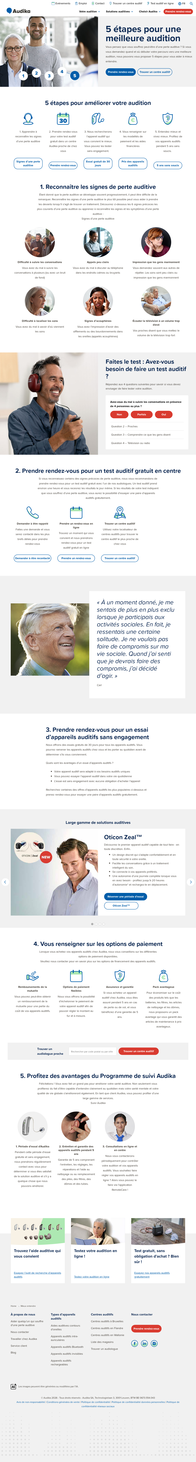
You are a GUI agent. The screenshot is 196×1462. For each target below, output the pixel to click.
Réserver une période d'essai (125, 897)
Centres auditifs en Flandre (107, 1328)
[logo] (18, 11)
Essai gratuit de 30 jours (98, 163)
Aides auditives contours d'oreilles (65, 1327)
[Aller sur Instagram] (154, 1344)
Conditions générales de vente (63, 1402)
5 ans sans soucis (168, 165)
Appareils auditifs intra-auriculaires (64, 1338)
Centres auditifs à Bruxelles (107, 1321)
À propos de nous (23, 1314)
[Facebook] (134, 1344)
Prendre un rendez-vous (76, 558)
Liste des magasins (102, 1342)
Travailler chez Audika (24, 1339)
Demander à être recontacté (32, 558)
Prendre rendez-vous (178, 11)
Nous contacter (20, 1332)
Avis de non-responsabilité (31, 1402)
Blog (13, 1352)
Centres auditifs (102, 1314)
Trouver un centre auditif (155, 72)
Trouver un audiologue (104, 1349)
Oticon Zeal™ (121, 906)
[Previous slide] (5, 882)
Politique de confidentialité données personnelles (138, 1402)
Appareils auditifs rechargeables (61, 1362)
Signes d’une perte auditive (28, 163)
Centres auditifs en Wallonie (107, 1335)
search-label (191, 3)
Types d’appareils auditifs (63, 1316)
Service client (19, 1346)
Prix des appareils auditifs (133, 163)
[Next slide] (190, 882)
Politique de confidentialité (95, 1402)
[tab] (89, 11)
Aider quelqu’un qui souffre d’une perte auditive (27, 1323)
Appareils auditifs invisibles (67, 1354)
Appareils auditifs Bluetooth (67, 1347)
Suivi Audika (98, 1103)
